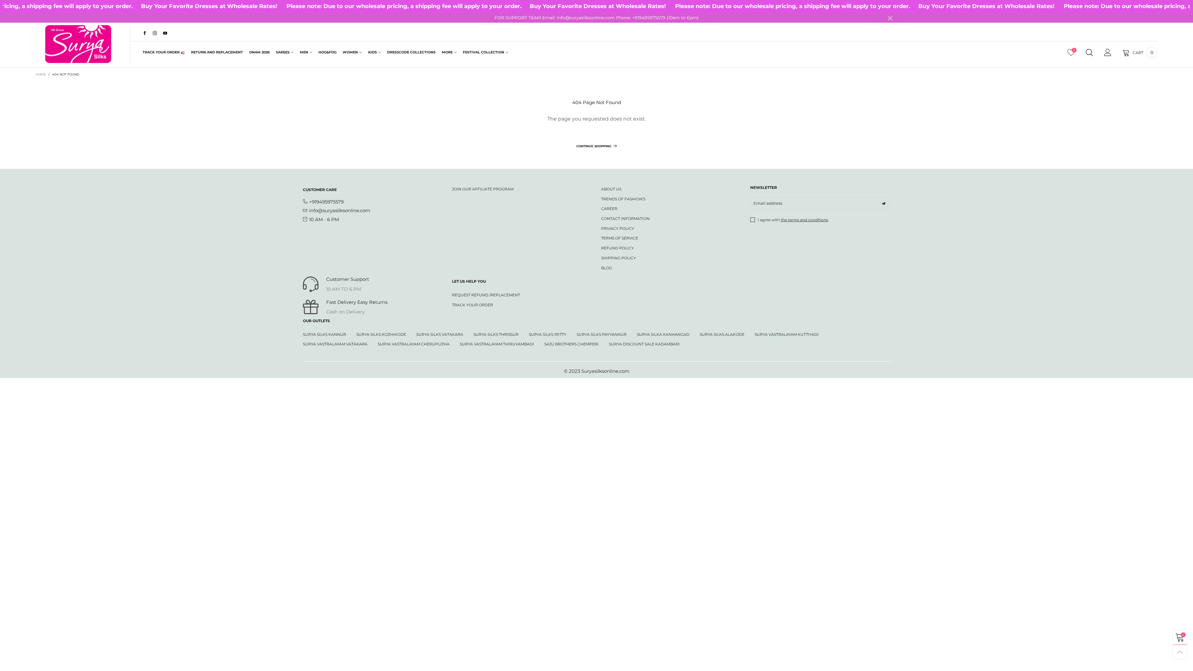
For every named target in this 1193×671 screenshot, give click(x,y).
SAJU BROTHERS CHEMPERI (571, 344)
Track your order (472, 305)
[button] (883, 204)
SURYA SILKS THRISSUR (496, 334)
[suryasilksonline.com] (78, 44)
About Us (611, 189)
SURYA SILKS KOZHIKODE (381, 334)
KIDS (372, 52)
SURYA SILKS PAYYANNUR (602, 334)
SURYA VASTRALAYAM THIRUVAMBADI (497, 344)
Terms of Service (619, 238)
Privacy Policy (617, 228)
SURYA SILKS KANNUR (324, 334)
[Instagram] (155, 33)
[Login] (1107, 53)
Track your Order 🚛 (164, 52)
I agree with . (793, 219)
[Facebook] (144, 33)
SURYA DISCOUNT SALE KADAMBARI (644, 344)
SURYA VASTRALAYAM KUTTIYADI (787, 334)
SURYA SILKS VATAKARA (439, 334)
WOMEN (350, 52)
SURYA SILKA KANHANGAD (663, 334)
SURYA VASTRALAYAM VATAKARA (335, 344)
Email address (767, 203)
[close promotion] (890, 18)
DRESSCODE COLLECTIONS (411, 52)
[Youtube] (165, 33)
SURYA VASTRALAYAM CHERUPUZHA (414, 344)
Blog (606, 268)
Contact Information (625, 218)
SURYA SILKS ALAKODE (722, 334)
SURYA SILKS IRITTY (547, 334)
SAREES (283, 52)
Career (609, 208)
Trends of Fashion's (623, 199)
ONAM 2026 (259, 52)
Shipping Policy (618, 258)
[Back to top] (1180, 652)
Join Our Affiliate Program (483, 189)
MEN (304, 52)
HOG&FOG (327, 52)
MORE (447, 52)
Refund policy (617, 248)
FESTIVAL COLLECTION (483, 52)
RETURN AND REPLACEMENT (217, 52)
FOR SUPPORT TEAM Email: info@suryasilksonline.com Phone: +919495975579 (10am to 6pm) (597, 18)
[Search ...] (1089, 53)
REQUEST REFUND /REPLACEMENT (486, 295)
